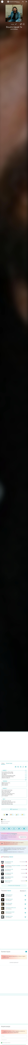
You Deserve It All (9, 861)
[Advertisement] (14, 747)
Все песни (22, 890)
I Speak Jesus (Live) (9, 912)
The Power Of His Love (10, 907)
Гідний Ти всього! (8, 880)
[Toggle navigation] (26, 1)
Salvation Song (8, 916)
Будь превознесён (9, 877)
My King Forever (9, 899)
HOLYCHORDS (5, 834)
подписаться (23, 837)
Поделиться (15, 809)
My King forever (8, 894)
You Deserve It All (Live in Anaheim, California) (15, 865)
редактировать (7, 849)
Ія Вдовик (4, 819)
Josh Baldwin (14, 29)
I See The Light (8, 903)
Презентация (9, 763)
